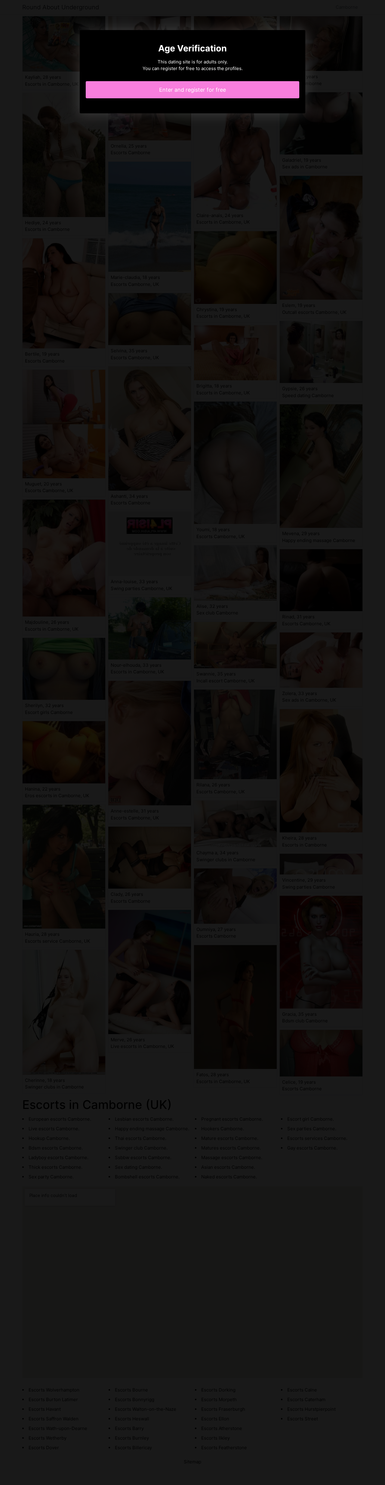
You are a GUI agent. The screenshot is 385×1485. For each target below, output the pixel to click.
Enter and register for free (192, 90)
